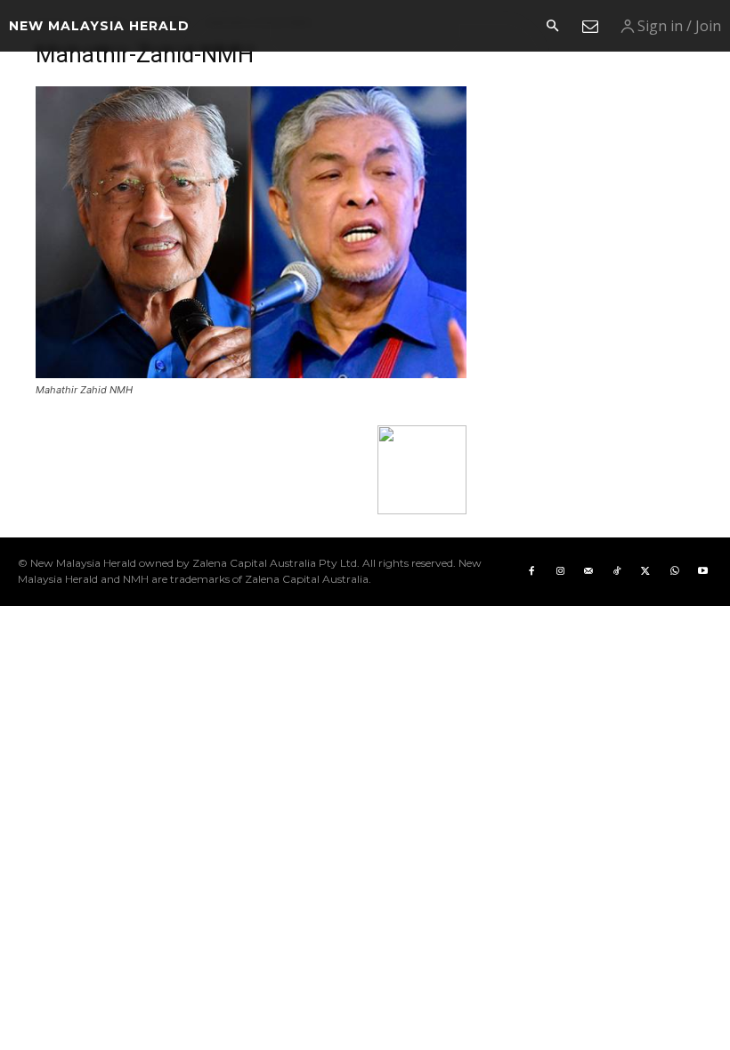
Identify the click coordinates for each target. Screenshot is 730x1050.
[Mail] (588, 571)
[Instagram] (560, 571)
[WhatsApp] (674, 571)
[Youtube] (702, 571)
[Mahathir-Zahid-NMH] (251, 373)
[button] (552, 27)
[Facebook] (531, 571)
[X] (645, 571)
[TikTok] (617, 571)
